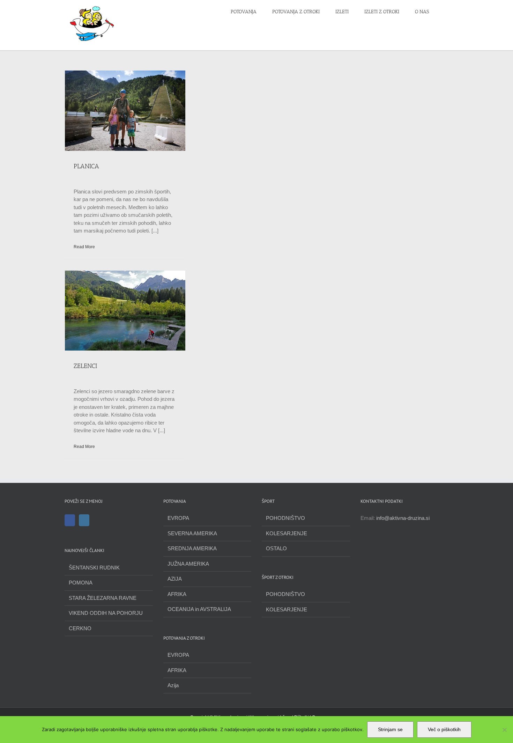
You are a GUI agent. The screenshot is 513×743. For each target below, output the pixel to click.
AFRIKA (177, 594)
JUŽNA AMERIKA (188, 564)
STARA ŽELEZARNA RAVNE (102, 598)
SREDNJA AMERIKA (192, 548)
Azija (173, 685)
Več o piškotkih (444, 729)
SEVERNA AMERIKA (192, 533)
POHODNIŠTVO (285, 518)
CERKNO (80, 628)
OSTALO (276, 548)
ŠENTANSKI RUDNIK (94, 568)
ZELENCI (85, 366)
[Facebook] (70, 520)
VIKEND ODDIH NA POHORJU (106, 613)
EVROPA (178, 518)
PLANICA (86, 166)
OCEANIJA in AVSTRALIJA (199, 609)
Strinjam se (390, 729)
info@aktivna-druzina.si (403, 518)
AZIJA (175, 579)
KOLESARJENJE (286, 533)
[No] (504, 729)
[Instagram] (84, 520)
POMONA (80, 583)
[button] (446, 11)
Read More (84, 246)
